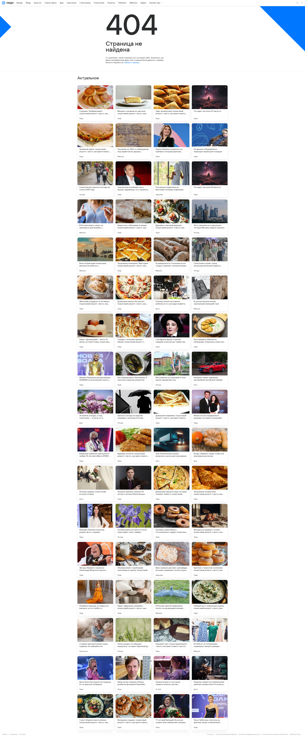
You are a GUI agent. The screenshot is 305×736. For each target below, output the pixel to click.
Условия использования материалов (275, 734)
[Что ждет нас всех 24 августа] (210, 179)
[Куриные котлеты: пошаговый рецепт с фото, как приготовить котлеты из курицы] (133, 445)
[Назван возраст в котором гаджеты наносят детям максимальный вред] (171, 674)
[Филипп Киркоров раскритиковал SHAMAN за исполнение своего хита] (95, 369)
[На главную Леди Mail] (9, 3)
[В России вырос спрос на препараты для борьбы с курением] (95, 217)
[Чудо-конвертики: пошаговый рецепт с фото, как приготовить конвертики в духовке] (171, 103)
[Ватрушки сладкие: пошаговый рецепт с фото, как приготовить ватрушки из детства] (133, 712)
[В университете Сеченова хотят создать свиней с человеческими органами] (171, 255)
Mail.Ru (4, 734)
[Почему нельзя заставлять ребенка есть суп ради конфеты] (171, 293)
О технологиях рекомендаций (226, 734)
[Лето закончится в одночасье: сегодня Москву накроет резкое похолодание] (210, 217)
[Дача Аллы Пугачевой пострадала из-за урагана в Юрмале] (95, 674)
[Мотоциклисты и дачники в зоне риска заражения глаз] (171, 369)
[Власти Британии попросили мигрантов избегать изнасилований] (95, 255)
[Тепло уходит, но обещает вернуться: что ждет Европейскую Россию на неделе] (133, 636)
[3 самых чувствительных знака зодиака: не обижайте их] (95, 636)
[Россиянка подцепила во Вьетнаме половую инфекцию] (171, 179)
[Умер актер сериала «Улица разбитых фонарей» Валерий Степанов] (133, 674)
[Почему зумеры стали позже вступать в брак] (95, 483)
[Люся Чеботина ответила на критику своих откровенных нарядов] (210, 712)
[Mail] (3, 3)
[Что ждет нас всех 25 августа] (210, 103)
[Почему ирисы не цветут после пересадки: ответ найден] (133, 522)
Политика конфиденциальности (249, 734)
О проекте (210, 734)
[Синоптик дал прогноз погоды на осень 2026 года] (95, 179)
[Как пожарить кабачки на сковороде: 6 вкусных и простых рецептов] (210, 331)
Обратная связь (295, 734)
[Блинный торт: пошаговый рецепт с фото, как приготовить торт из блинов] (171, 636)
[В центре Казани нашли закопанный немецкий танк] (210, 293)
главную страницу (131, 62)
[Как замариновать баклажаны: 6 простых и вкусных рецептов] (133, 369)
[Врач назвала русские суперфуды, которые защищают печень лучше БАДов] (171, 560)
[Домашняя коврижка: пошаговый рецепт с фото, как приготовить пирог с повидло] (171, 407)
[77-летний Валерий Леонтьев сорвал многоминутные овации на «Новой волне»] (171, 712)
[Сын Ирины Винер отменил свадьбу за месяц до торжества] (171, 331)
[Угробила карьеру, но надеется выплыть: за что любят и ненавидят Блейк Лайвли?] (95, 598)
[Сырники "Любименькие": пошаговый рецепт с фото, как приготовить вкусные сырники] (95, 103)
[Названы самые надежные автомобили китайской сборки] (210, 369)
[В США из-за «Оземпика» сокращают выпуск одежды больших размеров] (210, 636)
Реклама (22, 734)
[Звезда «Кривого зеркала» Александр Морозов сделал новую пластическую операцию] (95, 560)
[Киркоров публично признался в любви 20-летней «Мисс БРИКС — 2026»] (95, 445)
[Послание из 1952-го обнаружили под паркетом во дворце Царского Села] (133, 141)
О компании (13, 734)
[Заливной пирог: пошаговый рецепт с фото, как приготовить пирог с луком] (95, 141)
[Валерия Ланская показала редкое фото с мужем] (95, 522)
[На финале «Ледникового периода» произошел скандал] (210, 141)
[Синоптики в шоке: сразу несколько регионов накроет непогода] (210, 255)
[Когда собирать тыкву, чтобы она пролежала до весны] (210, 445)
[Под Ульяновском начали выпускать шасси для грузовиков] (171, 445)
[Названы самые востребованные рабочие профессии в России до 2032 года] (210, 674)
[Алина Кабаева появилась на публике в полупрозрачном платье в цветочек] (171, 141)
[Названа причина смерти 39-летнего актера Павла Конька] (133, 483)
